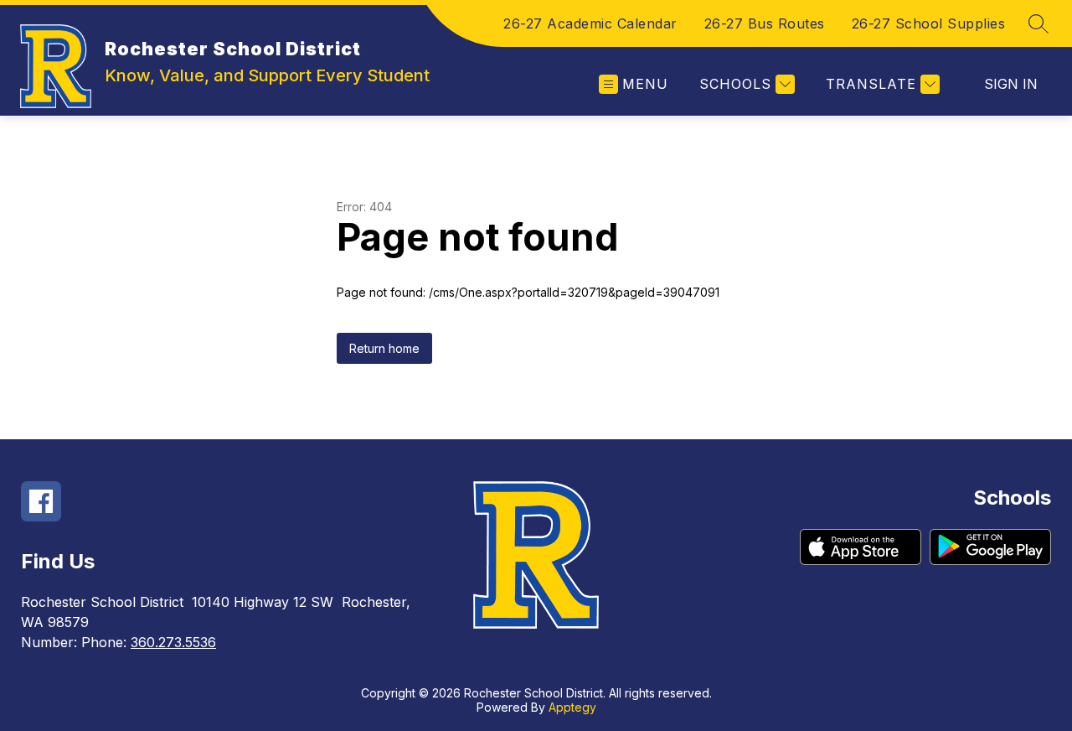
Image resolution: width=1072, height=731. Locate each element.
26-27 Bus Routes (764, 23)
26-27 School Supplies (929, 23)
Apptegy (572, 707)
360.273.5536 (173, 642)
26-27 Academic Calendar (590, 23)
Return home (384, 348)
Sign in (1011, 83)
